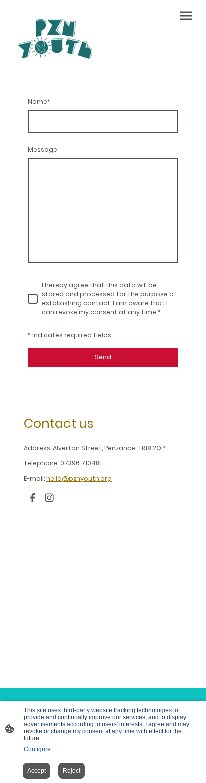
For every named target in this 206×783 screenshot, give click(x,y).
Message (43, 149)
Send (103, 357)
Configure (37, 749)
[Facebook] (32, 497)
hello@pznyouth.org (79, 478)
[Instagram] (49, 497)
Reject (71, 770)
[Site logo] (55, 39)
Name (39, 101)
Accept (37, 770)
